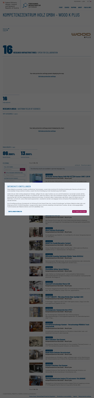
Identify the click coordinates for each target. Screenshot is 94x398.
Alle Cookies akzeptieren (79, 211)
